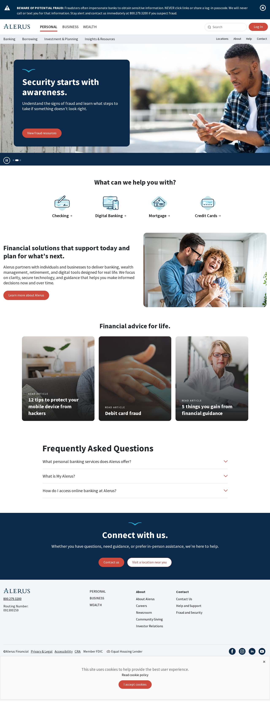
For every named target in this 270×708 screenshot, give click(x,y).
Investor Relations (149, 626)
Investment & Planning (61, 39)
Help (249, 39)
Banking (9, 39)
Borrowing (30, 39)
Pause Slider (6, 160)
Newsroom (144, 612)
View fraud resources (42, 133)
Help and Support (188, 606)
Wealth (90, 26)
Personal (48, 26)
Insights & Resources (100, 39)
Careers (141, 606)
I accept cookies (135, 684)
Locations (222, 39)
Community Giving (149, 619)
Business (70, 26)
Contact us (111, 562)
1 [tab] (13, 160)
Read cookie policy (135, 675)
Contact (262, 39)
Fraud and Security (189, 612)
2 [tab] (17, 160)
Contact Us (184, 599)
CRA (78, 651)
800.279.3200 (12, 599)
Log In (258, 27)
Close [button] (263, 8)
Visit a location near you (149, 562)
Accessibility (64, 651)
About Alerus (145, 599)
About (237, 39)
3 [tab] (20, 160)
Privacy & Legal (42, 651)
